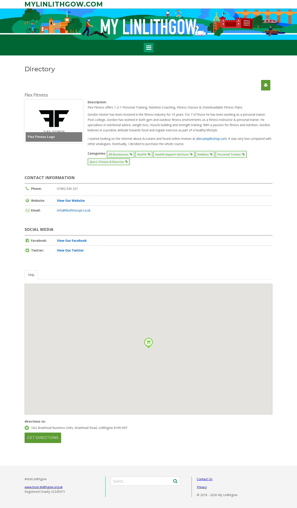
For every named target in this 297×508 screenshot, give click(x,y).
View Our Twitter (70, 250)
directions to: (35, 421)
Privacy (202, 487)
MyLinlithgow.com (64, 4)
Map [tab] (31, 275)
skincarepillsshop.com (211, 139)
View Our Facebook (72, 240)
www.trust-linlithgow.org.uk (44, 487)
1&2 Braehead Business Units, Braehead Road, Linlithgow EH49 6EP (79, 428)
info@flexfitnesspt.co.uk (73, 210)
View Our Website (71, 200)
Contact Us (204, 479)
